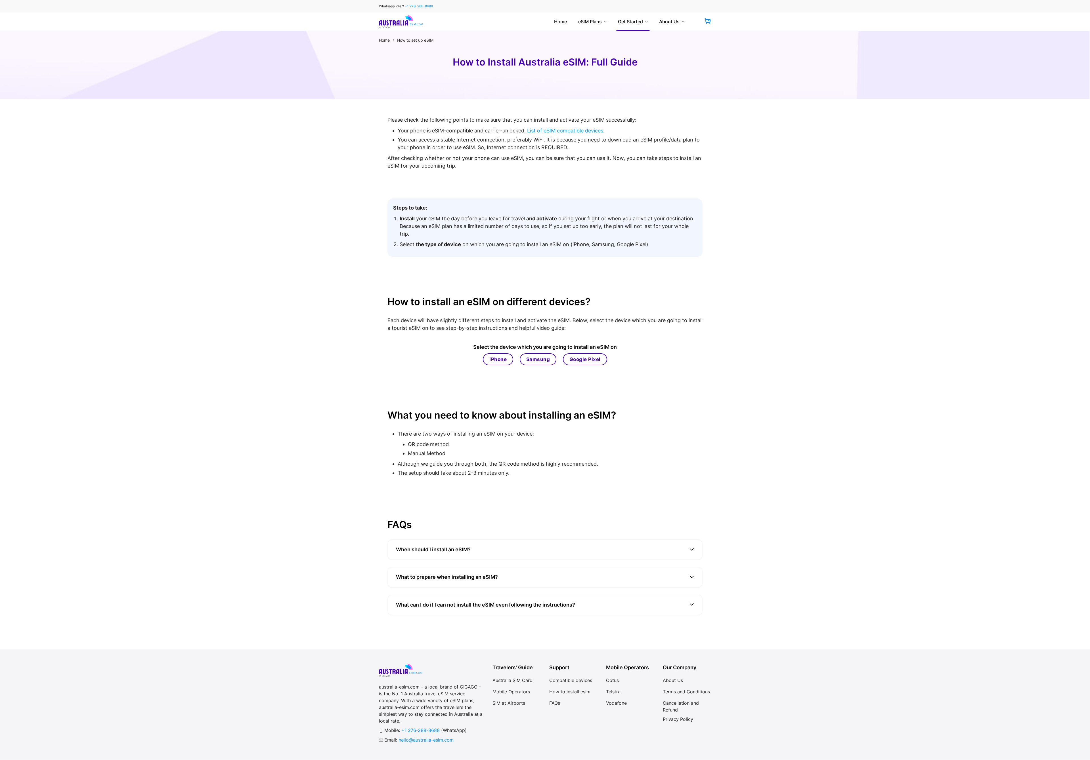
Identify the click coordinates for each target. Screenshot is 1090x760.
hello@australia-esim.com (426, 740)
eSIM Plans (590, 21)
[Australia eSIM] (401, 21)
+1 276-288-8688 (419, 6)
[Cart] (707, 22)
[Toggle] (691, 549)
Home (560, 21)
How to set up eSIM (415, 40)
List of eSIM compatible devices (565, 131)
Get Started (630, 21)
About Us (669, 21)
